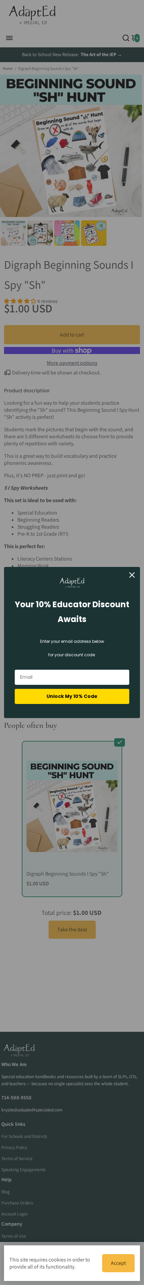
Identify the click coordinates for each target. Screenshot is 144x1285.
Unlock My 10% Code (72, 696)
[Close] (132, 575)
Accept (118, 1263)
